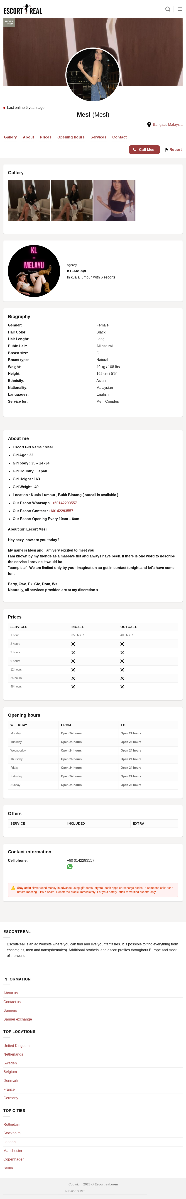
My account (75, 1191)
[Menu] (180, 8)
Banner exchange (17, 1019)
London (9, 1142)
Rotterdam (11, 1124)
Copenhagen (13, 1159)
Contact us (12, 1002)
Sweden (10, 1063)
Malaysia (175, 124)
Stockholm (11, 1133)
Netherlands (13, 1054)
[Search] (167, 9)
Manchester (12, 1151)
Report (175, 150)
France (9, 1089)
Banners (10, 1010)
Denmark (10, 1080)
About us (10, 993)
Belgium (10, 1072)
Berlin (8, 1168)
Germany (10, 1098)
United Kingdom (16, 1046)
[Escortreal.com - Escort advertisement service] (22, 9)
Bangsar (159, 124)
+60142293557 (64, 503)
